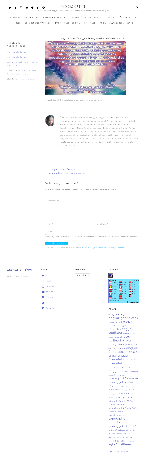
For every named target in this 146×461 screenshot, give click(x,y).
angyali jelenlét (115, 322)
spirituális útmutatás (116, 437)
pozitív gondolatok (114, 394)
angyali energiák (118, 315)
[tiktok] (38, 8)
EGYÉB (130, 23)
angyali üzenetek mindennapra (121, 363)
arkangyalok (117, 382)
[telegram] (43, 8)
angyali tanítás (113, 337)
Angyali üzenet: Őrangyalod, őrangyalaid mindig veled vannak (67, 171)
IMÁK (135, 17)
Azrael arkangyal (29, 79)
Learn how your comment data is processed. (103, 248)
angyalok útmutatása (116, 375)
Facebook (50, 281)
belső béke (130, 382)
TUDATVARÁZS (62, 23)
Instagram (50, 286)
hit (116, 386)
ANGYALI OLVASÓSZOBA (112, 23)
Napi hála (99, 17)
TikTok (49, 303)
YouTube (49, 292)
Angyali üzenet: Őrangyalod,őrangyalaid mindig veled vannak (92, 39)
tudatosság (130, 441)
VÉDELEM (17, 23)
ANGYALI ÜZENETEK (82, 17)
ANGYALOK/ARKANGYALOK (56, 17)
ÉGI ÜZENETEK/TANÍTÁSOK (38, 23)
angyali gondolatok (123, 318)
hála (121, 386)
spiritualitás (130, 426)
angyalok (115, 371)
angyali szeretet (129, 333)
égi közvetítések (120, 444)
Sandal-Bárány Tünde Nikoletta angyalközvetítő (121, 404)
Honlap (51, 231)
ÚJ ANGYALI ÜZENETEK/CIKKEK (24, 17)
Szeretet (120, 441)
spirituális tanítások (115, 433)
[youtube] (27, 8)
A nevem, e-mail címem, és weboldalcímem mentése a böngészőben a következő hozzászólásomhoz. (92, 237)
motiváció (113, 390)
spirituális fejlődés (115, 430)
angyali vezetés (130, 344)
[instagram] (21, 8)
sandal (126, 393)
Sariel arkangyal (19, 52)
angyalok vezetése (131, 371)
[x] (10, 8)
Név (50, 224)
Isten (126, 386)
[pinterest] (32, 8)
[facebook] (15, 8)
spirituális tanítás (128, 430)
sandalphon (117, 418)
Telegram (50, 308)
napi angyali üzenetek (128, 390)
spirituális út (127, 433)
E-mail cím (102, 224)
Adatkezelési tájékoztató (119, 452)
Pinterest (49, 297)
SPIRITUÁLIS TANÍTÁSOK (84, 23)
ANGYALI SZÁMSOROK (119, 17)
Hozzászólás (54, 201)
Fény (111, 386)
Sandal (10, 62)
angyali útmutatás (117, 348)
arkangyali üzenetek (123, 378)
